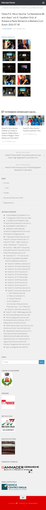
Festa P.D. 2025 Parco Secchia (17, 309)
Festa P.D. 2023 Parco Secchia (17, 288)
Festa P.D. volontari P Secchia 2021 (15, 239)
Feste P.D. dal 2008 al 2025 (15, 258)
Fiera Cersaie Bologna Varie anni (16, 315)
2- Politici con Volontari (11, 8)
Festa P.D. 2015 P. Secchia (16, 272)
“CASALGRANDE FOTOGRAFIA (16, 215)
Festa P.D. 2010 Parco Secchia (17, 266)
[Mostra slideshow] (8, 37)
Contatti (6, 193)
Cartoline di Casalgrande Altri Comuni (16, 231)
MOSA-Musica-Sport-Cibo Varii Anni (18, 326)
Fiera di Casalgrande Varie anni (16, 318)
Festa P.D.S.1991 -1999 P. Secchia (15, 242)
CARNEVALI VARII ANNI (14, 229)
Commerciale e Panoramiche (16, 304)
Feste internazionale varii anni (13, 253)
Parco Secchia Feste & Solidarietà (14, 334)
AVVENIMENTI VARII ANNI (15, 226)
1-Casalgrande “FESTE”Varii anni (16, 218)
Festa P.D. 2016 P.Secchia (15, 274)
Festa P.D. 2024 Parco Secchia (32, 8)
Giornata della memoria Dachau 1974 (16, 320)
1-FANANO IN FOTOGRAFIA (15, 221)
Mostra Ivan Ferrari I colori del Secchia (16, 328)
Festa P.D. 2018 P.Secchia (15, 280)
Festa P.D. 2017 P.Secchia (15, 277)
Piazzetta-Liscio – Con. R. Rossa (17, 307)
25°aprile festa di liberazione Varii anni (16, 223)
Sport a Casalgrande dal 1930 (15, 347)
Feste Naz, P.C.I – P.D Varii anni (16, 256)
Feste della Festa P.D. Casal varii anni (16, 250)
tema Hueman (33, 503)
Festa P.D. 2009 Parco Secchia (17, 264)
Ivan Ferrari (7, 29)
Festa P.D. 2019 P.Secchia (15, 283)
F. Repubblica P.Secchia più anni (16, 237)
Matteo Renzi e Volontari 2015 (14, 323)
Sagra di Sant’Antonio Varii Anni (14, 342)
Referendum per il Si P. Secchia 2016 (16, 339)
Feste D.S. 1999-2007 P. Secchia (16, 248)
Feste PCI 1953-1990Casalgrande (17, 312)
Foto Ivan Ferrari (8, 2)
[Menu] (43, 2)
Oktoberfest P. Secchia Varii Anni (16, 331)
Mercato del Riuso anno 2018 (13, 198)
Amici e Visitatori (12, 301)
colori (7, 188)
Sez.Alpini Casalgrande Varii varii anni (16, 344)
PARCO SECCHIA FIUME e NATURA (15, 336)
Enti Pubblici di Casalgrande (13, 234)
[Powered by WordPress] (16, 503)
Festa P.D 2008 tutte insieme (15, 261)
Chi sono (6, 183)
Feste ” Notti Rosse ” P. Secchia (14, 245)
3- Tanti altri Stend (13, 299)
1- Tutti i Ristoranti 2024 (15, 293)
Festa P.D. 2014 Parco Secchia (17, 269)
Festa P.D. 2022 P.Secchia (15, 285)
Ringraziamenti (9, 203)
